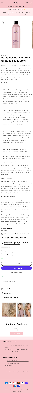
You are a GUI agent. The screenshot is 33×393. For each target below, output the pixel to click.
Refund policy (18, 389)
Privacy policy (27, 389)
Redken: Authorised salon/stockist (18, 361)
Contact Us (8, 371)
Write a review (16, 333)
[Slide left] (13, 52)
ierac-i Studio (10, 389)
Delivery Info (17, 371)
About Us (25, 371)
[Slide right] (20, 52)
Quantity (3, 250)
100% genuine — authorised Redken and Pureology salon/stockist (16, 243)
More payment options (16, 272)
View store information (9, 281)
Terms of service (17, 391)
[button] (2, 2)
